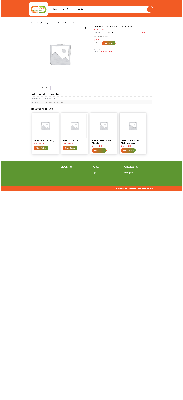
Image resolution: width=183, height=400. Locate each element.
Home (55, 9)
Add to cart (108, 43)
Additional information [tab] (41, 88)
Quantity (97, 32)
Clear (143, 32)
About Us (66, 9)
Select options (41, 148)
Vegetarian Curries (51, 23)
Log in (94, 173)
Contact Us (79, 9)
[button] (86, 28)
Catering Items (39, 23)
